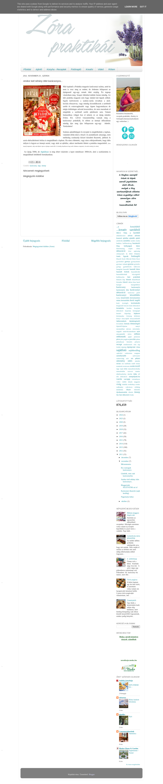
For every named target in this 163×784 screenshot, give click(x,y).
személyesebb (121, 356)
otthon (137, 334)
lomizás (127, 324)
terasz (138, 364)
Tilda (125, 233)
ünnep (44, 166)
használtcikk (135, 272)
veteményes (136, 379)
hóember (119, 282)
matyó (138, 326)
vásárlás (124, 384)
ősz (117, 395)
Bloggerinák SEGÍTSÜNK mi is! (129, 486)
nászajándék (120, 334)
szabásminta (128, 353)
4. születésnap (132, 559)
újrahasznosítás (121, 392)
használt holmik (122, 272)
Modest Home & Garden (128, 748)
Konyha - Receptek (56, 69)
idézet (130, 282)
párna (138, 339)
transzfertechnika (134, 369)
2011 (121, 454)
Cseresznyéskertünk (126, 731)
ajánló (138, 238)
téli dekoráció (121, 377)
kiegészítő (120, 306)
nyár (138, 331)
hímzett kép (120, 280)
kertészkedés (135, 303)
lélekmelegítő (135, 324)
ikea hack (136, 282)
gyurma (130, 264)
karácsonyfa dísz (122, 290)
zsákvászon (129, 387)
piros (118, 339)
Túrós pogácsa (132, 580)
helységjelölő (136, 274)
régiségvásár (131, 347)
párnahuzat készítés (124, 342)
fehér (131, 254)
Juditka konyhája (126, 681)
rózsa (138, 347)
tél (139, 374)
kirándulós (120, 308)
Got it (143, 6)
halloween (137, 267)
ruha (135, 344)
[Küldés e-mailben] (30, 162)
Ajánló (39, 69)
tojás (121, 369)
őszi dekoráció (124, 395)
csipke (130, 248)
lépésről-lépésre (121, 326)
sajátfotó (121, 350)
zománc (137, 384)
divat (129, 251)
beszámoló (136, 243)
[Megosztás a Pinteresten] (39, 162)
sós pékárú (135, 358)
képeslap (128, 313)
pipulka (122, 714)
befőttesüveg (127, 243)
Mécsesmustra (126, 464)
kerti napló (135, 300)
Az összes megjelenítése (133, 764)
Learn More (131, 6)
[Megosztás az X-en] (34, 162)
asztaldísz (126, 241)
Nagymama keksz (127, 497)
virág (118, 384)
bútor (138, 246)
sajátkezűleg (134, 350)
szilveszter (136, 356)
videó (118, 382)
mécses (128, 329)
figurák (125, 256)
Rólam (111, 69)
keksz (118, 298)
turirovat (130, 371)
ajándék (132, 238)
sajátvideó (119, 353)
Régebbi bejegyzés (101, 240)
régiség (123, 347)
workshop (131, 384)
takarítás (137, 361)
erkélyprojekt (120, 254)
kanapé (118, 285)
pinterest (137, 337)
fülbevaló (129, 259)
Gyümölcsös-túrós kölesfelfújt (133, 537)
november (125, 461)
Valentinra (132, 734)
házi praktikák (133, 277)
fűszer (138, 259)
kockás (129, 308)
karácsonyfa (135, 287)
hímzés (128, 280)
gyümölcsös (127, 267)
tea (123, 364)
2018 (121, 429)
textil (137, 366)
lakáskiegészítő (134, 321)
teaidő (133, 363)
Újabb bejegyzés (31, 240)
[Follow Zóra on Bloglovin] (127, 217)
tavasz (118, 363)
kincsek (126, 305)
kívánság (129, 316)
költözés (137, 316)
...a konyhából (128, 226)
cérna (138, 248)
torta (125, 369)
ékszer (128, 390)
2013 (121, 447)
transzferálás (120, 371)
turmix (137, 371)
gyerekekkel (120, 261)
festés (118, 256)
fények (118, 259)
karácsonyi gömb (134, 292)
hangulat (119, 269)
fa (126, 254)
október (124, 501)
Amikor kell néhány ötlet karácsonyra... (130, 480)
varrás (119, 379)
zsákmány (119, 387)
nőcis (129, 334)
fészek (123, 259)
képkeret (137, 313)
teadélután (128, 363)
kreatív (118, 313)
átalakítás (119, 390)
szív (127, 358)
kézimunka (120, 316)
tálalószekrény (121, 374)
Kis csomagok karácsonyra (126, 469)
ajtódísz (125, 238)
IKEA (118, 233)
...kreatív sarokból (128, 229)
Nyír (130, 717)
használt (126, 269)
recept (119, 344)
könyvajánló (125, 318)
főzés (134, 259)
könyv (118, 319)
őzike (132, 395)
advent (130, 236)
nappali (119, 331)
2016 (121, 436)
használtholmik (121, 274)
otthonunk (121, 336)
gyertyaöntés (135, 262)
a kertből (135, 233)
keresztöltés (125, 300)
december (125, 457)
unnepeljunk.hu (134, 377)
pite (121, 339)
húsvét (125, 282)
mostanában (120, 329)
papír (130, 337)
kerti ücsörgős (122, 303)
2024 (121, 415)
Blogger (91, 774)
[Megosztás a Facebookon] (37, 162)
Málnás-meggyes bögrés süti (133, 514)
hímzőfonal (136, 280)
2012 (121, 451)
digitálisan (45, 152)
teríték (132, 366)
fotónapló (135, 256)
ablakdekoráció (120, 235)
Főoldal (27, 69)
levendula (119, 324)
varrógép (127, 379)
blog (118, 246)
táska (135, 374)
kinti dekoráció (134, 306)
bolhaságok (128, 246)
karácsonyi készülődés (128, 295)
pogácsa (126, 339)
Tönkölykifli (131, 600)
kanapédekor (135, 285)
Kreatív (89, 69)
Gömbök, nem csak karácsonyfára (128, 475)
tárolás (130, 374)
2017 (121, 433)
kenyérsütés (125, 298)
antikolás (119, 241)
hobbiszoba (120, 277)
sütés (130, 361)
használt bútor (135, 269)
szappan (137, 353)
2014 (121, 444)
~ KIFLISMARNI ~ (134, 685)
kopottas (128, 311)
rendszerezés (128, 344)
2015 (121, 440)
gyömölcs (137, 264)
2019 (121, 426)
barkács (119, 243)
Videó (101, 69)
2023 (121, 418)
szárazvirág (120, 358)
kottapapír (136, 311)
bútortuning (120, 248)
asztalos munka (135, 241)
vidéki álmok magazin (131, 382)
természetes (126, 366)
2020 (121, 422)
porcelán (133, 339)
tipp (39, 166)
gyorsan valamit (122, 264)
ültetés (130, 392)
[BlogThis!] (32, 162)
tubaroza (122, 698)
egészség (137, 251)
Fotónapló (76, 69)
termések (119, 366)
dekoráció (120, 251)
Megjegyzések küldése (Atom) (44, 246)
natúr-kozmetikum (129, 331)
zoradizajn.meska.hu (129, 660)
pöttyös (137, 342)
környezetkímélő (135, 318)
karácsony (33, 166)
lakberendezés (121, 321)
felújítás (137, 254)
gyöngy (118, 267)
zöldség (137, 387)
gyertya (127, 261)
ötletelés (137, 390)
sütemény (120, 361)
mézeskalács (136, 329)
